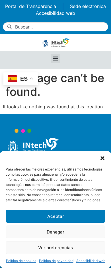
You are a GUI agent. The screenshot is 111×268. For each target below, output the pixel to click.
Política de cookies (21, 261)
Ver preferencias (55, 247)
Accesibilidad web (90, 261)
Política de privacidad (56, 261)
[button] (102, 158)
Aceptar (55, 216)
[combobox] (55, 26)
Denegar (55, 232)
